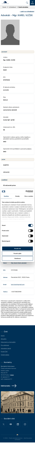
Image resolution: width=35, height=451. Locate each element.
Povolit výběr (17, 253)
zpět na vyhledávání (27, 11)
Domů (4, 7)
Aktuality (3, 339)
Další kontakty (5, 386)
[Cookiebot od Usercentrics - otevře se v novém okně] (25, 191)
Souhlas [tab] (6, 196)
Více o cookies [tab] (28, 196)
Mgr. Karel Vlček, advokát (19, 263)
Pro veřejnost (5, 345)
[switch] (30, 230)
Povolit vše (17, 248)
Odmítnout (17, 258)
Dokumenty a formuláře (8, 342)
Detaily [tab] (17, 196)
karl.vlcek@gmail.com (17, 284)
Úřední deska (5, 355)
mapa (12, 375)
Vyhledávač (12, 7)
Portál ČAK (4, 351)
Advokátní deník (6, 348)
